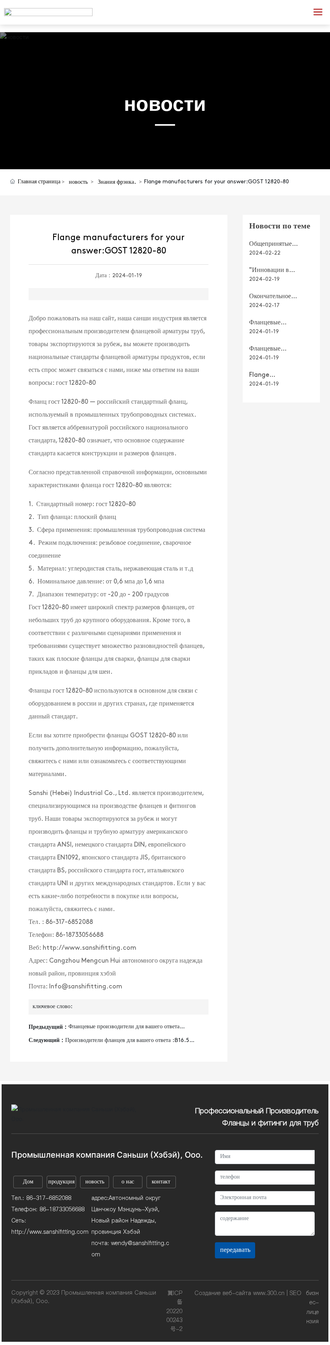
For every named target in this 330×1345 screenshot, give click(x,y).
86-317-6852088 (48, 1198)
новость (78, 182)
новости (165, 104)
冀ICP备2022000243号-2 (174, 1311)
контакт (161, 1182)
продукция (61, 1182)
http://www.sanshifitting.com (50, 1232)
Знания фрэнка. (117, 182)
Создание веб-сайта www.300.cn (239, 1293)
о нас (128, 1182)
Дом (28, 1182)
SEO (295, 1293)
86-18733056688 (62, 1209)
